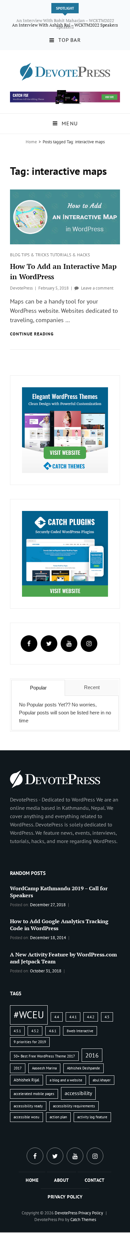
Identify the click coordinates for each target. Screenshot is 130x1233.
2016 (92, 1056)
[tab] (38, 688)
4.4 (56, 1017)
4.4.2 (90, 1017)
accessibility (78, 1093)
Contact (95, 1181)
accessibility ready (28, 1106)
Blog (15, 255)
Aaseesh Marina (44, 1068)
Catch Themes (83, 1220)
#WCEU (29, 1015)
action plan (58, 1117)
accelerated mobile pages (34, 1094)
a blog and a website (66, 1080)
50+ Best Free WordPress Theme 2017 (44, 1056)
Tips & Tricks (35, 255)
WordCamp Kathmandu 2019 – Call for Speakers (59, 892)
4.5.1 (17, 1031)
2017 (18, 1068)
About (61, 1181)
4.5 (107, 1017)
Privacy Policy (65, 1197)
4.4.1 (73, 1017)
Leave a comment (97, 289)
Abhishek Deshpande (83, 1068)
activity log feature (92, 1117)
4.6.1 (52, 1031)
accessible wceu (26, 1117)
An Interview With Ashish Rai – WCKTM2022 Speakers (65, 27)
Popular (38, 688)
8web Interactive (80, 1031)
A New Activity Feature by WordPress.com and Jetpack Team (63, 958)
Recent (92, 687)
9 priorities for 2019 (30, 1042)
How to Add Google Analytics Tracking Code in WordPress (59, 925)
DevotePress (21, 289)
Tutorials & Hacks (70, 255)
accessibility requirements (74, 1106)
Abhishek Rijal (26, 1080)
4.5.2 (35, 1031)
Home (31, 142)
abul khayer (102, 1080)
